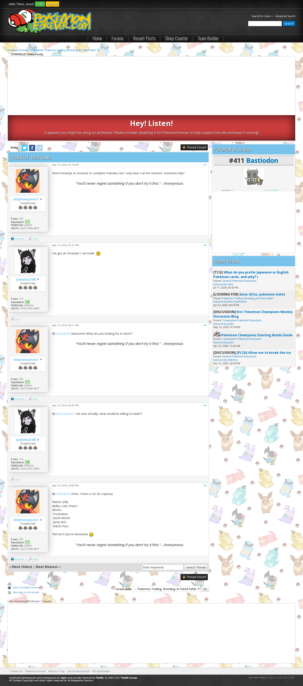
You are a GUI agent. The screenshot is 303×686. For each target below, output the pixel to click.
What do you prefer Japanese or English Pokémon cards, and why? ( (251, 274)
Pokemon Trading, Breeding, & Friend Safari (70, 50)
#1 (205, 165)
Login (40, 4)
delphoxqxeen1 (26, 199)
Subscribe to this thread (26, 592)
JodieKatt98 (26, 279)
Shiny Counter (176, 38)
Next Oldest (22, 566)
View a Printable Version (26, 587)
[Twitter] (24, 150)
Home (97, 38)
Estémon (233, 360)
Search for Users (261, 16)
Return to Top (57, 671)
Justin (231, 324)
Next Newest (47, 566)
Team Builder (208, 38)
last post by (220, 284)
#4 (205, 405)
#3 (205, 325)
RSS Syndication (101, 671)
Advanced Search (285, 16)
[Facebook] (32, 150)
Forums (118, 38)
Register (52, 4)
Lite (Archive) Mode (78, 671)
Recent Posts (144, 38)
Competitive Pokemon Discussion (241, 320)
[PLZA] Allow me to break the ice (264, 352)
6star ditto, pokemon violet (262, 294)
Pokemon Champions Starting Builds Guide (256, 335)
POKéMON (37, 50)
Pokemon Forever (18, 50)
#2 (205, 245)
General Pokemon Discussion (239, 281)
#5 (205, 485)
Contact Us (16, 671)
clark (230, 284)
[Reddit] (39, 150)
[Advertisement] (151, 86)
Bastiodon (262, 160)
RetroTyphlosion (237, 301)
